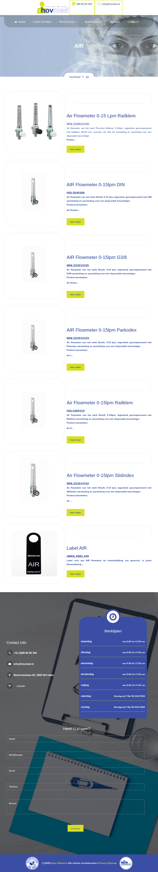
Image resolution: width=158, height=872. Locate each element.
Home (21, 22)
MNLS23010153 (78, 338)
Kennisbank (93, 22)
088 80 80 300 (84, 4)
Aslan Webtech (59, 863)
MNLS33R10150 (78, 124)
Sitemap (113, 863)
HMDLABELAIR (78, 556)
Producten (67, 22)
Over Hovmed (42, 22)
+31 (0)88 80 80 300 (25, 652)
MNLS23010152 (78, 483)
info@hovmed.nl (111, 4)
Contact (133, 22)
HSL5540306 (76, 193)
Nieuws (115, 22)
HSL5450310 (76, 411)
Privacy (102, 863)
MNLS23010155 (78, 265)
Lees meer (75, 149)
